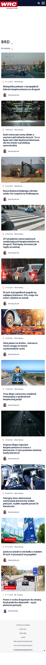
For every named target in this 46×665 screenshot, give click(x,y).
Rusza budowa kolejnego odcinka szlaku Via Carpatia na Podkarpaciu (21, 192)
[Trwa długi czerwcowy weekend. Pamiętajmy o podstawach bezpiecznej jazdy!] (23, 373)
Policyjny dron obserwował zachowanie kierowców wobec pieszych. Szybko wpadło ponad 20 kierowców (20, 502)
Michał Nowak (13, 611)
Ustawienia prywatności (23, 650)
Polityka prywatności (23, 645)
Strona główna (23, 625)
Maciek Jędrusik (13, 95)
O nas (23, 637)
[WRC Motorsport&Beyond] (9, 8)
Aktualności (18, 186)
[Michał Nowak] (5, 611)
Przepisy (19, 595)
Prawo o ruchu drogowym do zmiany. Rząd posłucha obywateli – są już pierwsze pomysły (22, 602)
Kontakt (23, 629)
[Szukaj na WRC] (39, 3)
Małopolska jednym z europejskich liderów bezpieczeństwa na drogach (21, 88)
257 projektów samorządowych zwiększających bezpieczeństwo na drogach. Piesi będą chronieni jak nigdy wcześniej (21, 243)
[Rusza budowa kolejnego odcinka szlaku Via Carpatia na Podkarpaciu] (23, 169)
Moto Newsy (18, 82)
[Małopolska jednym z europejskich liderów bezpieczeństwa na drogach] (23, 65)
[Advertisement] (23, 659)
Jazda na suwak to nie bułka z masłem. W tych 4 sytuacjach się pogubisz (22, 553)
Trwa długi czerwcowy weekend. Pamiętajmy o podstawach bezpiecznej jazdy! (20, 397)
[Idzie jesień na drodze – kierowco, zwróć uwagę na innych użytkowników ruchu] (23, 322)
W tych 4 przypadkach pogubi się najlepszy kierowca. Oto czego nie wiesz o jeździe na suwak (20, 295)
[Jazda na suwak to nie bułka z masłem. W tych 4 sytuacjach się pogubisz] (23, 530)
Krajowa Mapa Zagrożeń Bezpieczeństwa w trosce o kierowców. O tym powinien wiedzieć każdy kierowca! (22, 448)
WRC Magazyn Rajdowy (23, 641)
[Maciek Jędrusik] (5, 95)
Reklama (23, 633)
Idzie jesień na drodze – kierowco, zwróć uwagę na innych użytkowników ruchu (20, 346)
